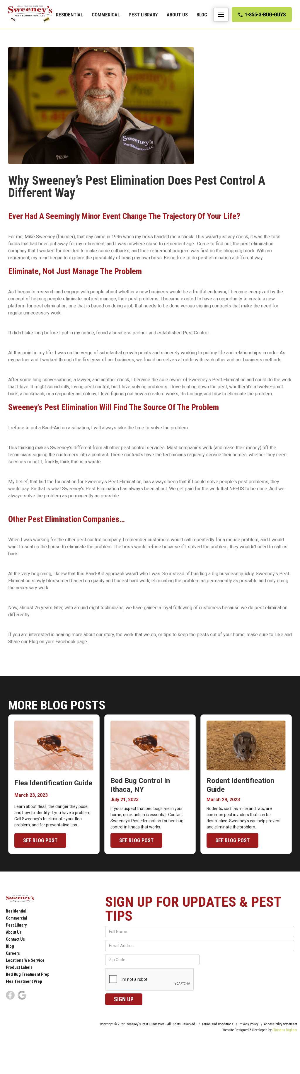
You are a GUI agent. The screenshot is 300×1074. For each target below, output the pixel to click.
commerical (106, 15)
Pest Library (143, 15)
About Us (177, 15)
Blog (202, 15)
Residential (69, 15)
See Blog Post (40, 840)
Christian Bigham (284, 1030)
